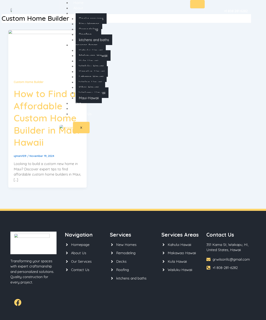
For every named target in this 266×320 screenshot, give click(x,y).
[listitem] (230, 247)
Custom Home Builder (29, 82)
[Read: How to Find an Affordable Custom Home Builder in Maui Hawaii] (47, 51)
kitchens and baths (94, 40)
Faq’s (77, 108)
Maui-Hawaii (89, 98)
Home (78, 2)
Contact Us (82, 114)
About (78, 8)
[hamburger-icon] (197, 4)
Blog (77, 103)
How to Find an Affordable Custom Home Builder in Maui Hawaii (47, 118)
